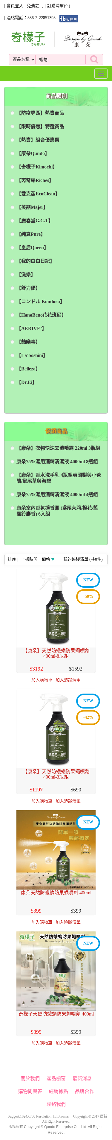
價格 (46, 559)
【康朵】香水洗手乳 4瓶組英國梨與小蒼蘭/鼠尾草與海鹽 (58, 478)
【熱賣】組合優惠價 (37, 139)
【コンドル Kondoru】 (40, 301)
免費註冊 (35, 6)
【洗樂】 (26, 274)
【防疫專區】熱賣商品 (40, 112)
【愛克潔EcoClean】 (38, 193)
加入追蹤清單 (68, 680)
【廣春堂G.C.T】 (34, 220)
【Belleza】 (28, 368)
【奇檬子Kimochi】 (36, 166)
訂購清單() (58, 6)
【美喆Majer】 (32, 207)
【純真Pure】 (30, 234)
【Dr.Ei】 (26, 382)
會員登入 (15, 6)
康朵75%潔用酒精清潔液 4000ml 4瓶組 (57, 494)
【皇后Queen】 (32, 247)
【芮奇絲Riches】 (35, 180)
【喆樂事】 (28, 341)
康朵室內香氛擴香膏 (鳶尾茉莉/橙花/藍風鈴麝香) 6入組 (57, 510)
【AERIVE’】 (31, 328)
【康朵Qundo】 (33, 153)
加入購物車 (41, 680)
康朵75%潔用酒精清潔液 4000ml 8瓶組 (57, 461)
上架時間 (29, 559)
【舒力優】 (28, 288)
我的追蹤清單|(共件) (83, 559)
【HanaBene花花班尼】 (41, 314)
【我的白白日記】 (35, 261)
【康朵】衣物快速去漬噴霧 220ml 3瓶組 (58, 448)
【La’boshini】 (32, 355)
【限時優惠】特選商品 (40, 126)
